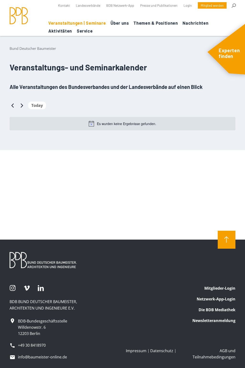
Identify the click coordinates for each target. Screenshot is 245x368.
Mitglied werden (212, 5)
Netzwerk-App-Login (216, 299)
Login (188, 5)
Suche (233, 5)
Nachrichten (195, 23)
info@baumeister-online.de (42, 357)
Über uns (120, 23)
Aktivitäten (60, 31)
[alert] (122, 123)
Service (85, 31)
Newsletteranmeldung (213, 320)
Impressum (136, 350)
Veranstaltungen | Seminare (77, 23)
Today (37, 105)
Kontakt (64, 5)
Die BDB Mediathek (217, 309)
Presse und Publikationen (159, 5)
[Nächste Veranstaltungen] (22, 105)
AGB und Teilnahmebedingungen (214, 354)
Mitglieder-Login (219, 288)
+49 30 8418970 (32, 345)
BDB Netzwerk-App (120, 5)
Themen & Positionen (156, 23)
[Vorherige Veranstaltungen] (12, 105)
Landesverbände (88, 5)
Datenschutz (161, 350)
